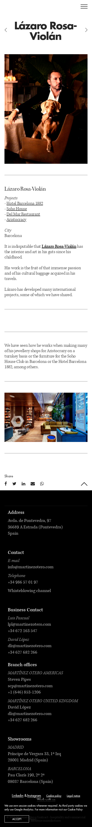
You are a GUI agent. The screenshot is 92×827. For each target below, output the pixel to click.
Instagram (34, 795)
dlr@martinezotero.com (30, 646)
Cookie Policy (75, 809)
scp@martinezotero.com (30, 686)
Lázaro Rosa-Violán (59, 247)
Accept (16, 819)
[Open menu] (84, 6)
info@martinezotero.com (31, 567)
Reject (33, 819)
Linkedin (17, 795)
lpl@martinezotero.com (29, 624)
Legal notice (73, 796)
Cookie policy (53, 796)
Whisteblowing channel (29, 591)
